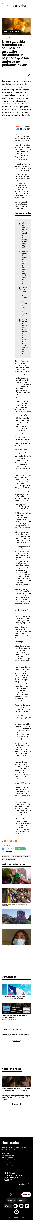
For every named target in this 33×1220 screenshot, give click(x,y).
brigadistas (5, 856)
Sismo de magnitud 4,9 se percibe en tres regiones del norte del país (25, 235)
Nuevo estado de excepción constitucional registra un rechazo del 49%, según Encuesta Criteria (25, 336)
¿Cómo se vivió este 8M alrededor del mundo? (10, 884)
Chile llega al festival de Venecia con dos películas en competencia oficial (16, 1090)
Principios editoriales (7, 1157)
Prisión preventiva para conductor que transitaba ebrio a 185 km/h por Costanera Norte (16, 1097)
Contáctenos (5, 1167)
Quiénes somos (6, 1153)
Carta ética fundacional (8, 1155)
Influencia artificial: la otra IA (11, 1029)
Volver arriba (5, 1194)
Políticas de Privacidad (8, 1159)
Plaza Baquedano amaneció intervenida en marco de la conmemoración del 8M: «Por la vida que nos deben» (16, 926)
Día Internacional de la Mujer (21, 856)
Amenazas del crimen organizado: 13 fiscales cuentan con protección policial (16, 1017)
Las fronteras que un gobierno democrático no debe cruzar (13, 997)
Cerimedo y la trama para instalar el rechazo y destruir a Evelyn (16, 1035)
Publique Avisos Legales (8, 1165)
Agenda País (6, 74)
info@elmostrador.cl (15, 1150)
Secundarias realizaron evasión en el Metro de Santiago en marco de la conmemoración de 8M (14, 905)
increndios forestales (8, 859)
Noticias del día (12, 1069)
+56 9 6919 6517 (6, 1150)
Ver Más (16, 1040)
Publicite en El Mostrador (9, 1163)
